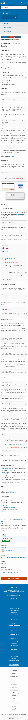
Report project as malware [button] (14, 578)
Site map (21, 717)
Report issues (5, 505)
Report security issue (14, 654)
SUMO (3, 479)
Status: (14, 595)
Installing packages (13, 608)
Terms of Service (13, 653)
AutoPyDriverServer (6, 468)
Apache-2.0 (21, 519)
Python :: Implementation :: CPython (11, 571)
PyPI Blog (13, 623)
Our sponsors (14, 630)
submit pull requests (12, 507)
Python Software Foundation (13, 591)
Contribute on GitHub (13, 640)
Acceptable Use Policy (13, 660)
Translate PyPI (13, 642)
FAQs (14, 616)
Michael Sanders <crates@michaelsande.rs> (15, 557)
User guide (13, 612)
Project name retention (13, 614)
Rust (4, 574)
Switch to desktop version (14, 664)
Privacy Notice (13, 658)
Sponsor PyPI (14, 643)
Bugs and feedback (14, 638)
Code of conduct (13, 656)
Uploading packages (13, 610)
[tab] (14, 24)
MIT (2, 521)
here (13, 156)
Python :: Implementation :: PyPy (10, 572)
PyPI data (4, 536)
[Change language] (25, 2)
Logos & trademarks (14, 629)
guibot (3, 472)
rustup (10, 103)
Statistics (14, 627)
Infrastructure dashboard (13, 625)
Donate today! (14, 598)
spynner (4, 476)
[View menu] (21, 2)
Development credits (13, 645)
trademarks (6, 715)
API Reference (19, 214)
